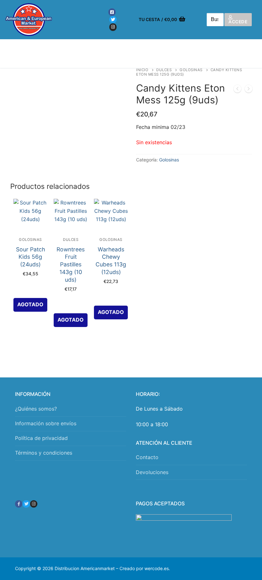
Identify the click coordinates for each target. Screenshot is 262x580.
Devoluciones (152, 472)
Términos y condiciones (43, 453)
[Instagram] (113, 27)
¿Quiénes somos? (36, 408)
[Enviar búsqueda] (215, 20)
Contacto (147, 457)
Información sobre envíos (45, 423)
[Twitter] (113, 19)
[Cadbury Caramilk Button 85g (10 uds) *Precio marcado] (248, 90)
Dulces (164, 70)
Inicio (142, 70)
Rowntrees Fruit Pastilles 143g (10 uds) (71, 264)
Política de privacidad (41, 438)
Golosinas (191, 70)
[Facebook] (112, 12)
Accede (237, 21)
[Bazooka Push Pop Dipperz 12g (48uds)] (237, 90)
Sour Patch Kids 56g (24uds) (30, 257)
